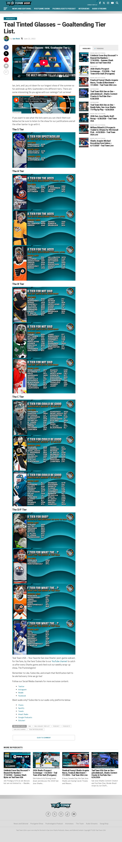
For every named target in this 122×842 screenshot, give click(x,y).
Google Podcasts (25, 717)
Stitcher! (21, 720)
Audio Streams (99, 8)
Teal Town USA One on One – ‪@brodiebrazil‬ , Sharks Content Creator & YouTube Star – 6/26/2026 (103, 95)
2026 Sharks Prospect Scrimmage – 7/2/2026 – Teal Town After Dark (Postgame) (102, 71)
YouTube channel (59, 661)
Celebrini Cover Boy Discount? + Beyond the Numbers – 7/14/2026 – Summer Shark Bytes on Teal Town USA (104, 59)
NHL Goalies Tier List (42, 726)
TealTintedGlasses (36, 729)
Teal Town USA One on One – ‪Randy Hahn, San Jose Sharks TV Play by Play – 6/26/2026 (103, 107)
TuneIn (21, 711)
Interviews (84, 8)
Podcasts (66, 726)
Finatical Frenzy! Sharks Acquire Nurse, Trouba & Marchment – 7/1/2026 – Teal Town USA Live (104, 82)
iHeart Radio (23, 714)
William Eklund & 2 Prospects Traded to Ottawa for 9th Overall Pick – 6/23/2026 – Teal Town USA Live (104, 131)
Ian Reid (16, 38)
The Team (80, 823)
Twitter (21, 686)
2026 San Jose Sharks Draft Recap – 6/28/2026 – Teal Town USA (103, 118)
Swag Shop (17, 13)
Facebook (22, 695)
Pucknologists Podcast (64, 8)
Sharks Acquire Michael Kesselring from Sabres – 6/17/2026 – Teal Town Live (101, 143)
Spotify (21, 708)
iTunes (20, 705)
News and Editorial (21, 8)
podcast (56, 726)
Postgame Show (42, 8)
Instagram (22, 689)
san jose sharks (20, 729)
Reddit (20, 692)
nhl (30, 726)
